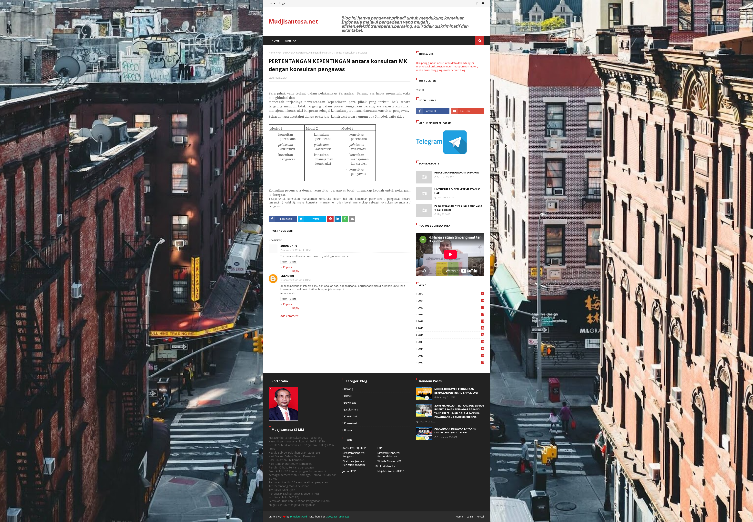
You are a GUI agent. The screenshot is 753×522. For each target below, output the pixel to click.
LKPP (380, 448)
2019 (451, 314)
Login (282, 3)
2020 (451, 307)
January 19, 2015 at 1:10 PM (297, 250)
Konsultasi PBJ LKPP (354, 448)
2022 (450, 294)
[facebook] (477, 3)
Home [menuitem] (275, 40)
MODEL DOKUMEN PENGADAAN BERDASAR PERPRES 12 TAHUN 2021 (456, 391)
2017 (451, 328)
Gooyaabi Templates (337, 516)
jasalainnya (351, 409)
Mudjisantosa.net (293, 21)
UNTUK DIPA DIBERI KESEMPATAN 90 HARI (457, 191)
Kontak (480, 516)
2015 (451, 342)
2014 (451, 348)
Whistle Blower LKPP (389, 461)
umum (348, 430)
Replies (287, 267)
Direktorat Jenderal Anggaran (354, 454)
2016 (451, 335)
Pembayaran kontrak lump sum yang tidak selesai (458, 208)
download (350, 402)
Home (272, 3)
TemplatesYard (298, 516)
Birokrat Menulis (385, 466)
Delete (293, 261)
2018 (451, 321)
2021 (451, 300)
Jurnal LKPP (349, 471)
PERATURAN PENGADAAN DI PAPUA (456, 172)
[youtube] (482, 3)
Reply (284, 261)
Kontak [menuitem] (290, 40)
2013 (451, 355)
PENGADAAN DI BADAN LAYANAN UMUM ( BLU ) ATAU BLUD (455, 430)
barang (348, 389)
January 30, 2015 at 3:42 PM (297, 279)
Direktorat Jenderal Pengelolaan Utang (354, 463)
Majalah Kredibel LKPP (390, 471)
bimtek (348, 396)
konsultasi (350, 423)
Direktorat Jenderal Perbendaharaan (388, 454)
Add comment (289, 316)
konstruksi (350, 416)
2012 (451, 362)
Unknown (287, 276)
